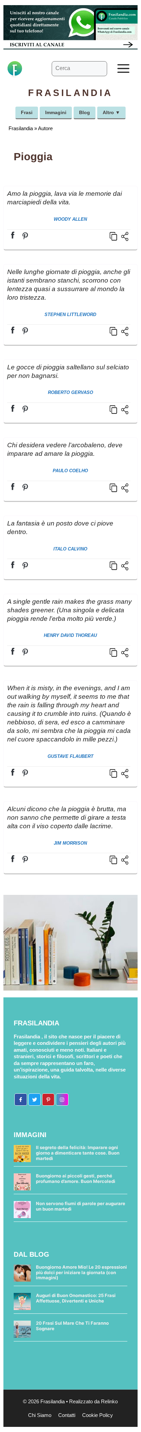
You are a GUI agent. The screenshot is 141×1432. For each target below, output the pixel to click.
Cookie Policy (97, 1415)
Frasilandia (21, 128)
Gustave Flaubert (70, 756)
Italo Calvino (70, 548)
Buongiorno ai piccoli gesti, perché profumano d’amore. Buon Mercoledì (75, 1178)
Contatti (66, 1415)
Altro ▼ (111, 112)
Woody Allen (70, 219)
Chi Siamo (39, 1415)
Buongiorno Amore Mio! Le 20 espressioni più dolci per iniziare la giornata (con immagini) (81, 1272)
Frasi (27, 112)
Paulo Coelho (70, 470)
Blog (84, 112)
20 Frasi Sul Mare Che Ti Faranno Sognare (72, 1325)
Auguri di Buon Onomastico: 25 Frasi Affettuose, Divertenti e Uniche (76, 1298)
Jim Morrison (70, 843)
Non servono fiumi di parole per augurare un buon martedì (80, 1206)
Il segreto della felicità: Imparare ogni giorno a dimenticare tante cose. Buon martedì (77, 1153)
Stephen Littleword (70, 314)
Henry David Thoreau (70, 635)
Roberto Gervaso (70, 392)
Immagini (55, 112)
